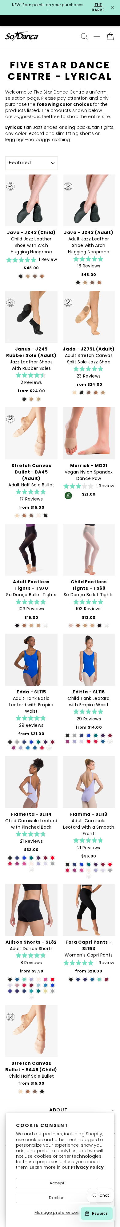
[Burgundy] (52, 742)
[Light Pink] (38, 515)
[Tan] (38, 399)
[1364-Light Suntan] (38, 625)
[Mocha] (35, 276)
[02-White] (45, 625)
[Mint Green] (24, 979)
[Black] (20, 276)
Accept (57, 1183)
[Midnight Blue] (17, 991)
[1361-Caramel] (31, 625)
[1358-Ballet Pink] (71, 625)
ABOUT (58, 1110)
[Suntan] (42, 276)
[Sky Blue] (28, 748)
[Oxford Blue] (10, 991)
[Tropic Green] (38, 742)
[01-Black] (17, 625)
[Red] (88, 741)
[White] (49, 748)
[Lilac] (20, 748)
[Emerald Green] (31, 991)
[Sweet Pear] (45, 991)
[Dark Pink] (24, 863)
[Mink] (17, 985)
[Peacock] (35, 748)
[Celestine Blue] (31, 742)
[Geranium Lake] (42, 748)
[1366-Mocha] (24, 625)
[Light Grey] (17, 742)
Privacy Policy (87, 1167)
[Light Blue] (38, 985)
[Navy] (24, 742)
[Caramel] (28, 276)
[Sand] (74, 392)
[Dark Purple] (45, 742)
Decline (57, 1198)
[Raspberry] (13, 748)
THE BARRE (98, 7)
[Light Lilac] (81, 741)
